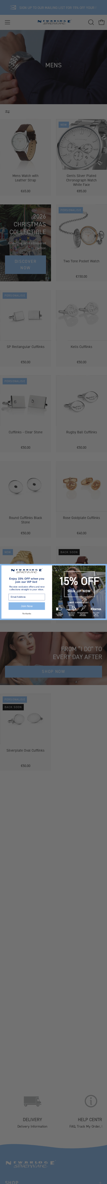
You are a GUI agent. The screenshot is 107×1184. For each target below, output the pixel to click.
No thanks (26, 614)
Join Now (26, 606)
